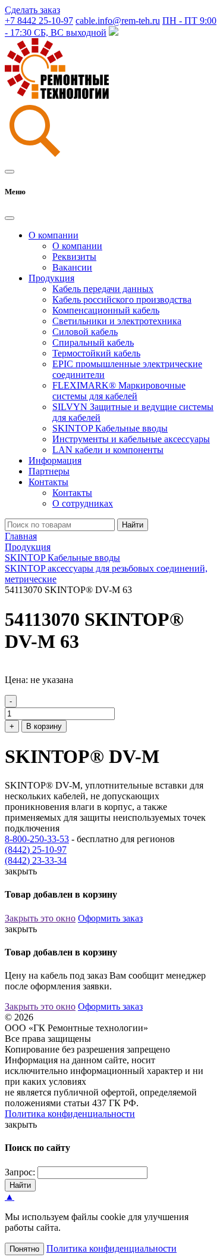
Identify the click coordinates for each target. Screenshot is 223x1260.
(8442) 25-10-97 (36, 850)
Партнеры (49, 471)
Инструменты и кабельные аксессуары (131, 439)
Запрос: (20, 1172)
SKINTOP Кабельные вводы (110, 428)
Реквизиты (74, 257)
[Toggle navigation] (9, 171)
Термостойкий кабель (96, 353)
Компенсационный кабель (105, 310)
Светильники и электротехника (116, 321)
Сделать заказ (32, 10)
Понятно (24, 1249)
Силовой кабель (85, 332)
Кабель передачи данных (102, 289)
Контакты (72, 493)
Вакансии (72, 267)
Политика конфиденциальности (70, 1114)
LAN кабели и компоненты (108, 450)
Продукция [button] (51, 278)
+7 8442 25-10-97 (39, 20)
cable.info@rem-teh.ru (118, 20)
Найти (132, 524)
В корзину (44, 726)
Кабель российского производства (121, 299)
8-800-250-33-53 (37, 839)
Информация (55, 460)
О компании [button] (53, 235)
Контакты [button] (48, 482)
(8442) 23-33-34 (36, 860)
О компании (77, 246)
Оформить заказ (110, 918)
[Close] (9, 218)
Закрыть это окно (40, 918)
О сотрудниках (82, 503)
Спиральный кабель (93, 342)
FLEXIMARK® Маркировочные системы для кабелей (119, 390)
